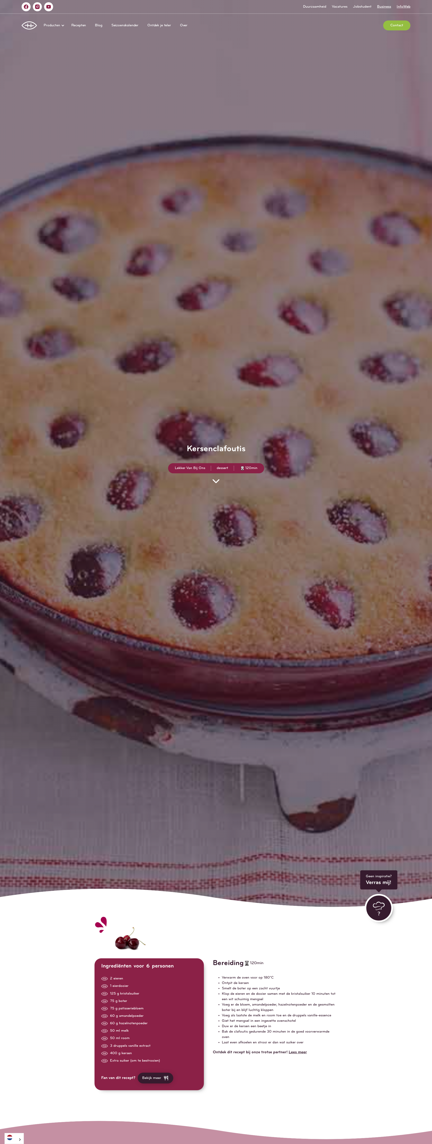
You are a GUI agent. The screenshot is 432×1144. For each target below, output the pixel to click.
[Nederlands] (14, 1137)
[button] (53, 25)
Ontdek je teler (159, 25)
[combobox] (14, 1138)
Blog (98, 25)
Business (384, 7)
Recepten (78, 25)
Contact (396, 25)
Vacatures (339, 7)
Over (183, 25)
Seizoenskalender (124, 25)
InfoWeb (403, 7)
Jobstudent (362, 7)
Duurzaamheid (314, 7)
